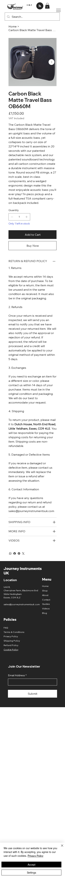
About (45, 595)
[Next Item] (51, 62)
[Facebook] (14, 553)
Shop (45, 590)
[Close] (60, 847)
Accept (31, 864)
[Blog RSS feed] (39, 6)
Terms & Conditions (14, 632)
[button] (47, 6)
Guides (46, 604)
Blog (44, 613)
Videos (46, 608)
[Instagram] (27, 5)
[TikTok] (31, 5)
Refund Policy (11, 645)
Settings (31, 872)
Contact (46, 599)
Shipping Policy (12, 640)
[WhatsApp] (10, 553)
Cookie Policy (11, 649)
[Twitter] (23, 553)
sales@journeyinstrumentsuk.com (22, 604)
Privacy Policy (11, 636)
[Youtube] (29, 5)
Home (45, 586)
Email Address (17, 675)
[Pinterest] (19, 553)
